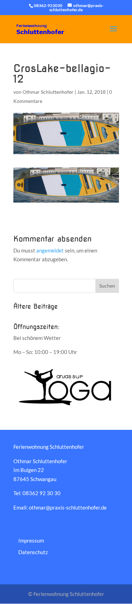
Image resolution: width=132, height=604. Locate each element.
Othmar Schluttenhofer (48, 92)
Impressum (31, 540)
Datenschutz (33, 552)
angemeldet (50, 250)
